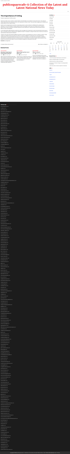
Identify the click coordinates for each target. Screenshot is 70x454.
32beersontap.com (4, 128)
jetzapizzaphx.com (4, 428)
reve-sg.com (3, 149)
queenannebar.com (4, 356)
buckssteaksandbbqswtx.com (6, 339)
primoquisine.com (4, 187)
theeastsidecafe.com (4, 344)
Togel (50, 74)
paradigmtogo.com (4, 259)
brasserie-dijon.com (4, 358)
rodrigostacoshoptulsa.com (6, 330)
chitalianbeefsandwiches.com (6, 313)
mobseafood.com (4, 225)
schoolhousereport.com (5, 196)
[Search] (68, 11)
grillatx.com (3, 263)
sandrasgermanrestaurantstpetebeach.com (8, 180)
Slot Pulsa (51, 90)
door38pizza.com (4, 430)
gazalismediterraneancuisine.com (6, 449)
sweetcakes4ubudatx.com (5, 275)
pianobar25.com (3, 221)
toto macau (51, 95)
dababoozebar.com (4, 389)
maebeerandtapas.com (5, 337)
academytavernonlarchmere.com (7, 363)
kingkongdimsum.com (4, 325)
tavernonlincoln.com (4, 392)
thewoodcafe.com (4, 120)
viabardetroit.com (4, 211)
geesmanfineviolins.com (5, 123)
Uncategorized (7, 40)
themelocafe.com (4, 423)
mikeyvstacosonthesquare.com (6, 197)
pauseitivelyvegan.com (5, 446)
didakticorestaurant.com (5, 413)
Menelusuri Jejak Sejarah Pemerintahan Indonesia (6, 53)
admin (14, 18)
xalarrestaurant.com (4, 401)
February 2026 (51, 27)
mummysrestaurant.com (5, 342)
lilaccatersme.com (4, 132)
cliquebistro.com (4, 204)
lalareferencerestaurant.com (6, 404)
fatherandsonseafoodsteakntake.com (7, 202)
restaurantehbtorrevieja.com (6, 416)
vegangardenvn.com (4, 444)
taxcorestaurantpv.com (5, 382)
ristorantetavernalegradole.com (6, 228)
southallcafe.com (4, 328)
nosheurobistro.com (4, 116)
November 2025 (52, 32)
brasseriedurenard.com (5, 161)
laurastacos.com (4, 316)
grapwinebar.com (4, 247)
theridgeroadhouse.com (5, 115)
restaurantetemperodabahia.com (7, 299)
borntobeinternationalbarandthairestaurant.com (9, 418)
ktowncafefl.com (4, 277)
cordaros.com (3, 154)
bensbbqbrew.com (4, 442)
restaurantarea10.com (4, 158)
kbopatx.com (3, 185)
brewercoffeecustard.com (5, 137)
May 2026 (51, 22)
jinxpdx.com (3, 146)
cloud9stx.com (3, 294)
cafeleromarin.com (4, 282)
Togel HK (51, 81)
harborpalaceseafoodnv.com (6, 223)
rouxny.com (3, 163)
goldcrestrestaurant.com (5, 411)
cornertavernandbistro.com (5, 377)
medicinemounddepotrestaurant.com (7, 402)
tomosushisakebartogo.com (6, 435)
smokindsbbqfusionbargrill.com (6, 354)
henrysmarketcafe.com (5, 165)
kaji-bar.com (3, 332)
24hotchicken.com (4, 109)
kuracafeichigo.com (4, 420)
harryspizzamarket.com (5, 432)
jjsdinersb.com (3, 394)
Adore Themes (57, 452)
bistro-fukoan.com (4, 251)
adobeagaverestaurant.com (6, 396)
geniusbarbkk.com (4, 349)
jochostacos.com (4, 378)
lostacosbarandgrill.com (5, 254)
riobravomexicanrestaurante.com (6, 135)
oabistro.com (3, 268)
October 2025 (51, 34)
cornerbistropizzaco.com (5, 237)
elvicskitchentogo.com (5, 261)
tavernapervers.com (4, 301)
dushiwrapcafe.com (4, 240)
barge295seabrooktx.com (5, 352)
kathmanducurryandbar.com (6, 320)
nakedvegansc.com (4, 447)
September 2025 (52, 35)
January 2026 (51, 29)
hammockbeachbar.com (5, 271)
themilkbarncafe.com (4, 285)
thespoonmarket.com (4, 177)
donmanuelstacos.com (5, 321)
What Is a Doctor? (36, 52)
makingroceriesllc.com (5, 182)
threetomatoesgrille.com (5, 323)
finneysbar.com (3, 287)
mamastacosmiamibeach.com (6, 290)
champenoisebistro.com (5, 335)
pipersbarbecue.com (4, 244)
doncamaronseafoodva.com (6, 375)
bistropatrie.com (4, 201)
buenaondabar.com (4, 232)
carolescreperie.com (4, 178)
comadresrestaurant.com (5, 406)
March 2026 (51, 25)
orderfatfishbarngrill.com (5, 351)
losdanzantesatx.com (4, 220)
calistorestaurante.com (5, 170)
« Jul (50, 53)
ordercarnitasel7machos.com (6, 147)
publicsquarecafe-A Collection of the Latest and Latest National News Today (35, 6)
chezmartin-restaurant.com (5, 192)
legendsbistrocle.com (4, 273)
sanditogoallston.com (4, 113)
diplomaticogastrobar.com (5, 437)
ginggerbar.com (3, 306)
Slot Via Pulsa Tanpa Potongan (55, 72)
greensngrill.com (3, 171)
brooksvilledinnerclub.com (5, 206)
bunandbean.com (4, 156)
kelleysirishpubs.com (4, 385)
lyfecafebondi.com (4, 209)
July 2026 (51, 18)
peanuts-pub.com (4, 270)
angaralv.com (3, 151)
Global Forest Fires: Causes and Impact (56, 61)
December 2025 (52, 30)
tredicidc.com (3, 168)
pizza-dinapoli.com (4, 140)
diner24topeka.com (4, 309)
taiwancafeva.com (4, 125)
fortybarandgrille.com (4, 142)
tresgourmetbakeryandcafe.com (6, 304)
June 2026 (51, 20)
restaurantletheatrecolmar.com (6, 166)
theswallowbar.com (4, 308)
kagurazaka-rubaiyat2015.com (6, 111)
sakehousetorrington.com (5, 173)
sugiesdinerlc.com (4, 292)
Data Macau (51, 83)
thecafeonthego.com (4, 242)
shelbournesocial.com (4, 139)
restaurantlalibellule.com (5, 399)
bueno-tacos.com (4, 359)
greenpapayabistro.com (5, 311)
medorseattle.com (4, 252)
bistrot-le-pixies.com (4, 296)
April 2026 (51, 23)
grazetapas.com (4, 297)
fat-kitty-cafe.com (4, 421)
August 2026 (51, 16)
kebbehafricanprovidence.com (6, 130)
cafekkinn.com (3, 425)
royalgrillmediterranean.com (6, 366)
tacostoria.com (3, 218)
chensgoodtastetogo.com (5, 361)
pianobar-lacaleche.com (5, 194)
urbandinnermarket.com (5, 258)
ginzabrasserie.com (4, 289)
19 (55, 48)
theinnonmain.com (4, 121)
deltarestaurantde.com (5, 408)
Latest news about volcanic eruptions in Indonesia (58, 65)
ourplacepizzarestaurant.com (6, 427)
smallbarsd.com (3, 108)
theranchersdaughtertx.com (6, 373)
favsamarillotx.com (4, 380)
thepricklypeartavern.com (5, 340)
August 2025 (51, 37)
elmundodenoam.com (5, 106)
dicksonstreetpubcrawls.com (6, 227)
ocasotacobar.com (4, 213)
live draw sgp (51, 88)
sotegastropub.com (4, 302)
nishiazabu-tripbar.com (5, 230)
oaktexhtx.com (3, 346)
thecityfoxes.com (4, 189)
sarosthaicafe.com (4, 368)
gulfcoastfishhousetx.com (5, 347)
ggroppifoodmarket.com (5, 175)
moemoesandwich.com (5, 390)
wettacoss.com (3, 216)
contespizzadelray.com (5, 144)
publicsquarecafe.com (5, 318)
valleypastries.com (4, 159)
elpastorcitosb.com (4, 118)
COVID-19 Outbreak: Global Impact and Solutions (57, 57)
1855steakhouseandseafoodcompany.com (8, 327)
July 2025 (51, 39)
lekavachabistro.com (4, 249)
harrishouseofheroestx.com (5, 208)
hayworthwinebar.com (5, 370)
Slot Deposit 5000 (52, 92)
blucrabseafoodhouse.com (5, 280)
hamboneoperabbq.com (5, 440)
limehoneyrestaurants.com (5, 409)
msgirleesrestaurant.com (5, 278)
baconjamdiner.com (4, 371)
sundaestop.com (4, 127)
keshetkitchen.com (4, 439)
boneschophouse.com (5, 190)
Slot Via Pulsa (51, 86)
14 (61, 47)
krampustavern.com (4, 387)
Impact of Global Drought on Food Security (56, 59)
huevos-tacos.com (4, 256)
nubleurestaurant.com (4, 397)
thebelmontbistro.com (5, 235)
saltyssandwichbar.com (5, 266)
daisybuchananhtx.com (5, 199)
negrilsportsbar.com (4, 239)
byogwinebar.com (4, 246)
